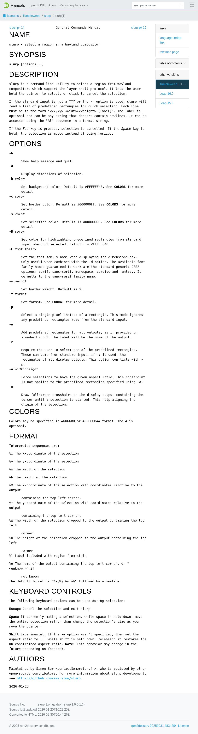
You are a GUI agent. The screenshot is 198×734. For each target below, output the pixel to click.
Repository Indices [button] (73, 5)
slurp (47, 15)
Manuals (12, 15)
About (52, 5)
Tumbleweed (31, 15)
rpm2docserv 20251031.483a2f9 (153, 725)
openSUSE (37, 5)
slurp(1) (17, 27)
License (183, 725)
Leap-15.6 (166, 103)
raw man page (169, 52)
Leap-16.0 (166, 93)
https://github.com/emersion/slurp (49, 678)
